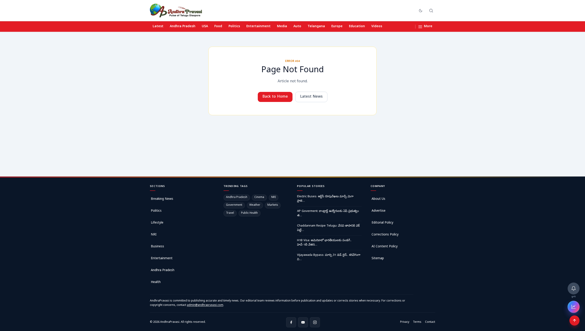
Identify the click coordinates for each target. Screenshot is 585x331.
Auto (297, 26)
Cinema (259, 197)
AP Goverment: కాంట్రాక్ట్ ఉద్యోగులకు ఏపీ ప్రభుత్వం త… (328, 213)
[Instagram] (315, 322)
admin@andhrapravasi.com (205, 305)
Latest (158, 26)
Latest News (311, 96)
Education (357, 26)
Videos (376, 26)
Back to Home (275, 96)
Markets (272, 205)
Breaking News (162, 199)
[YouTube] (303, 322)
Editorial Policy (382, 223)
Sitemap (378, 258)
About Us (378, 199)
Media (282, 26)
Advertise (379, 211)
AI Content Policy (385, 247)
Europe (337, 26)
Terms (417, 322)
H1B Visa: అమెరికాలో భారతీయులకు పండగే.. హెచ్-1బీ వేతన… (324, 243)
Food (218, 26)
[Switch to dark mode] (420, 10)
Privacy (404, 322)
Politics (234, 26)
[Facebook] (291, 322)
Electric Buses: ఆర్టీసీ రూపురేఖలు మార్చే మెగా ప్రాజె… (325, 199)
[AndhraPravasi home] (176, 10)
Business (157, 247)
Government (234, 205)
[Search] (431, 11)
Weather (254, 205)
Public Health (249, 213)
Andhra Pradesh (182, 26)
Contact (430, 322)
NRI (154, 235)
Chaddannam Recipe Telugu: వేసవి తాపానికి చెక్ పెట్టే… (328, 228)
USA (205, 26)
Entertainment (258, 26)
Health (156, 282)
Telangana (316, 26)
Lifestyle (157, 223)
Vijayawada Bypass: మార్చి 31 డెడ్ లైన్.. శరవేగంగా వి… (328, 257)
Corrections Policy (385, 235)
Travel (230, 213)
